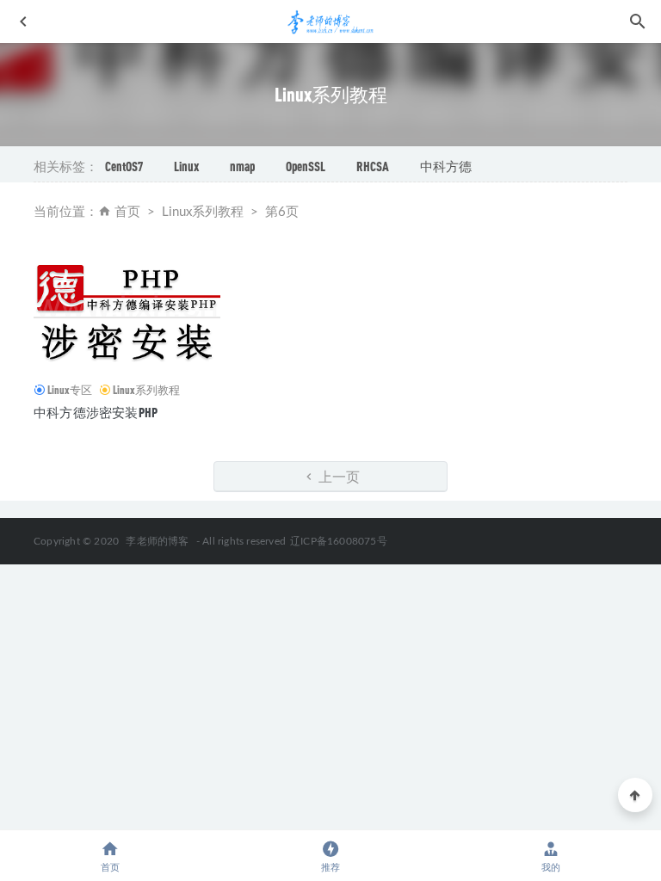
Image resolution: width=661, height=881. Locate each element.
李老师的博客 (157, 541)
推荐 (330, 867)
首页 (127, 212)
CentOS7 (124, 166)
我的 (550, 867)
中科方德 (446, 166)
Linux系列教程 (146, 390)
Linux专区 (69, 390)
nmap (242, 166)
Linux (186, 166)
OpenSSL (305, 166)
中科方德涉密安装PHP (96, 412)
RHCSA (372, 166)
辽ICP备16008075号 (338, 541)
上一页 (338, 476)
